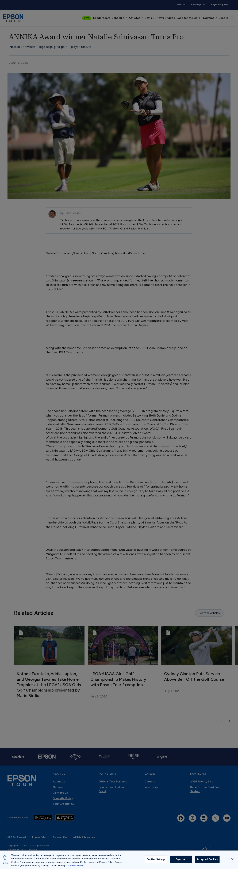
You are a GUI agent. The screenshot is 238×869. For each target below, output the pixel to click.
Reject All (181, 859)
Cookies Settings (156, 859)
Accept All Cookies (207, 859)
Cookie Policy (75, 865)
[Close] (232, 859)
